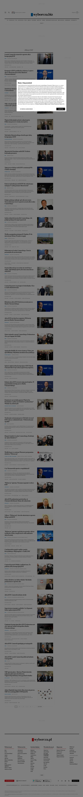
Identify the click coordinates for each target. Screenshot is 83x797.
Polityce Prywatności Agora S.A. (58, 104)
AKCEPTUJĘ (60, 109)
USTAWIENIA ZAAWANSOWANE (26, 109)
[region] (41, 95)
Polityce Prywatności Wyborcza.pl (42, 104)
